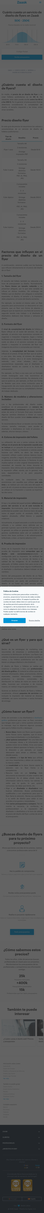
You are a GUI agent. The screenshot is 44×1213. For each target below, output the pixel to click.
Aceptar (14, 620)
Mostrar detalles (34, 620)
